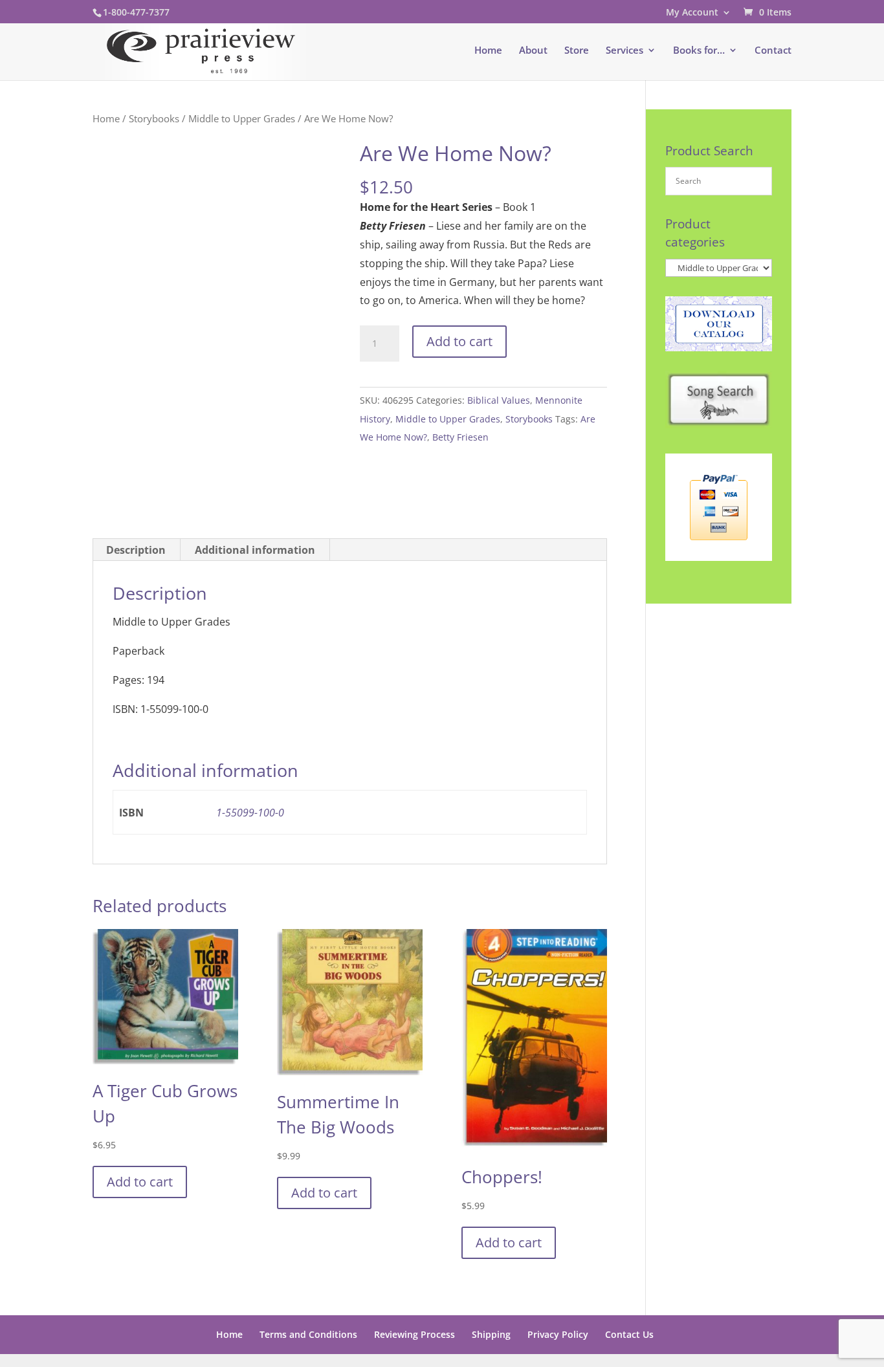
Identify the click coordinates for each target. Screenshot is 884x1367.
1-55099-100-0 (250, 812)
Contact (773, 50)
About (533, 50)
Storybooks (154, 118)
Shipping (491, 1334)
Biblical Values (498, 400)
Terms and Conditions (308, 1334)
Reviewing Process (414, 1334)
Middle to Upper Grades (241, 118)
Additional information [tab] (255, 550)
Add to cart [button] (140, 1181)
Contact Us (629, 1334)
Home (488, 50)
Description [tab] (136, 550)
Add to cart (459, 341)
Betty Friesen (460, 437)
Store (576, 50)
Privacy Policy (557, 1334)
